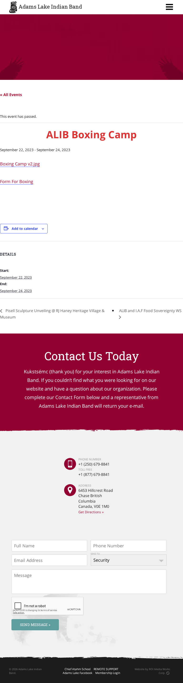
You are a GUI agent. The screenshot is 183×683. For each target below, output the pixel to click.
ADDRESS (84, 485)
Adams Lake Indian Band (50, 6)
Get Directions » (91, 512)
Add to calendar (25, 228)
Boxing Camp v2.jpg (20, 164)
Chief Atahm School (78, 669)
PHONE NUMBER (89, 459)
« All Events (11, 94)
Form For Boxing (16, 181)
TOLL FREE (85, 469)
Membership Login (107, 673)
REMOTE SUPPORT (106, 669)
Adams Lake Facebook (77, 673)
